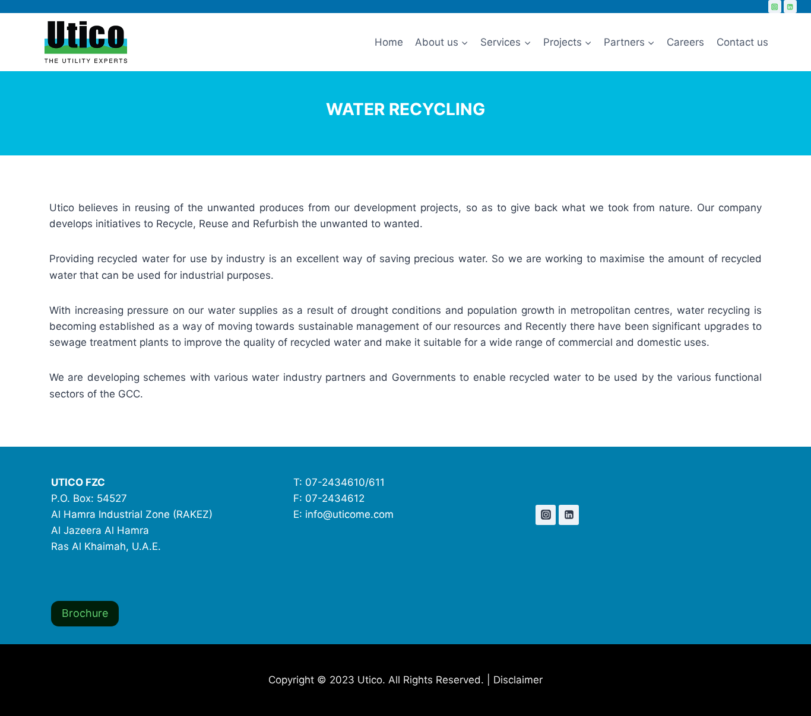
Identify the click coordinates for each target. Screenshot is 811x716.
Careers (685, 42)
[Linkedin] (790, 6)
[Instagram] (774, 6)
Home (389, 42)
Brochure (85, 613)
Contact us (742, 42)
